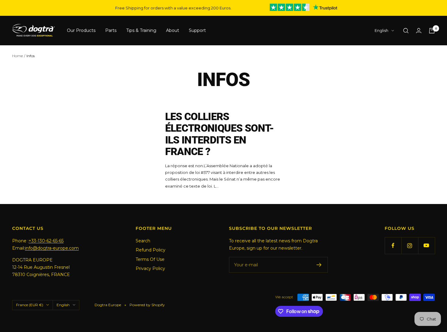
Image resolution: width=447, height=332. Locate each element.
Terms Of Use (150, 259)
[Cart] (432, 30)
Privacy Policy (150, 268)
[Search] (406, 30)
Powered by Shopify (147, 305)
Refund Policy (150, 250)
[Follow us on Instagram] (409, 245)
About (172, 30)
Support (197, 30)
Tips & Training (141, 30)
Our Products (81, 30)
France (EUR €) (29, 305)
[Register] (319, 265)
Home (17, 56)
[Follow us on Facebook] (393, 245)
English (381, 30)
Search (143, 241)
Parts (110, 30)
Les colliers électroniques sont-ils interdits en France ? (219, 134)
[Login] (418, 30)
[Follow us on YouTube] (426, 245)
